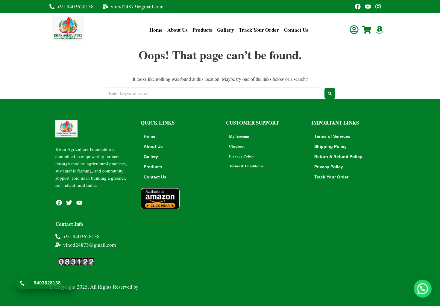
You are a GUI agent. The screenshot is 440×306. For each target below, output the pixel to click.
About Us (177, 30)
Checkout (237, 146)
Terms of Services (332, 136)
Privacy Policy (241, 156)
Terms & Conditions (246, 166)
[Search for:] (213, 93)
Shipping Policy (330, 146)
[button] (423, 289)
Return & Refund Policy (338, 156)
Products (202, 30)
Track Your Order (259, 30)
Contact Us (296, 30)
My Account (239, 136)
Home (156, 30)
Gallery (225, 30)
